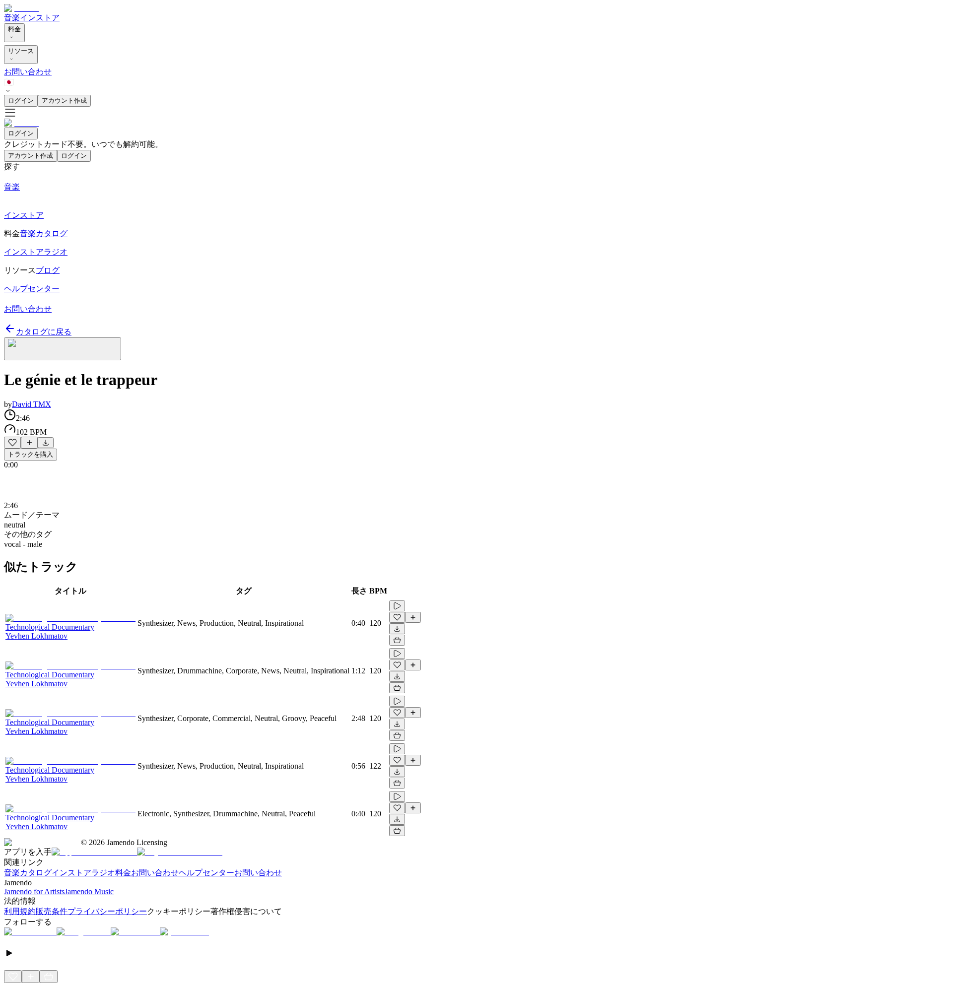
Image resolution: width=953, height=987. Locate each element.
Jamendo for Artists (34, 891)
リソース (21, 51)
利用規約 (20, 911)
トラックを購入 (30, 454)
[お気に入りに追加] (12, 443)
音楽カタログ (28, 872)
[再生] (397, 605)
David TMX (31, 404)
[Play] (62, 348)
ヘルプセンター (206, 872)
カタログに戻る (43, 332)
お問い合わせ (28, 71)
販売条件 (52, 911)
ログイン (21, 100)
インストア (40, 17)
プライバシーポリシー (107, 911)
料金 (14, 29)
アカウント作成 (64, 100)
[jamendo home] (21, 8)
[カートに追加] (397, 640)
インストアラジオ (83, 872)
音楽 (12, 17)
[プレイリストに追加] (29, 443)
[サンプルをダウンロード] (46, 442)
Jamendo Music (89, 891)
